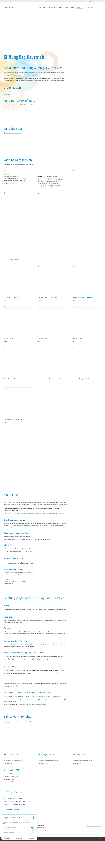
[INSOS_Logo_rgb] (14, 171)
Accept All (31, 838)
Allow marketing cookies (9, 832)
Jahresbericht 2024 (42, 758)
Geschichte (74, 1)
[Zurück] (1, 30)
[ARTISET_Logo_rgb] (49, 172)
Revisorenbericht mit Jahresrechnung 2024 (48, 760)
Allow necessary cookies (10, 827)
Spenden (91, 1)
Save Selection (19, 838)
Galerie (69, 1)
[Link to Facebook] (98, 7)
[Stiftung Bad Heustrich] (9, 7)
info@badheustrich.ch (39, 825)
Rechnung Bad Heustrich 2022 (11, 776)
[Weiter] (103, 30)
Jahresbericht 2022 (8, 773)
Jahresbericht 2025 (8, 758)
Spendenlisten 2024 (42, 763)
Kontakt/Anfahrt (98, 1)
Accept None (7, 838)
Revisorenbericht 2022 (9, 779)
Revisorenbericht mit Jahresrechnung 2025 (14, 760)
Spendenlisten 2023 (77, 763)
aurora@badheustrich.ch (48, 830)
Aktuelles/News (53, 1)
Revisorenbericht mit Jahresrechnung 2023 (83, 760)
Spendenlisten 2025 (8, 763)
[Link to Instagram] (100, 7)
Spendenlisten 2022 (8, 782)
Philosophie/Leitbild (62, 1)
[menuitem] (39, 7)
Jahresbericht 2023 (77, 758)
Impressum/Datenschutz (83, 1)
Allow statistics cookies (9, 830)
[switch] (32, 828)
